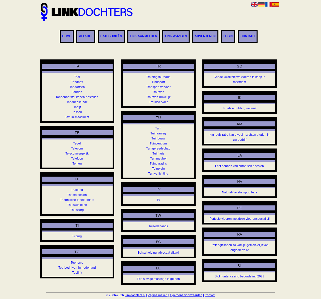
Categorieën (111, 36)
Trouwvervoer (158, 102)
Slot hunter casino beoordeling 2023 (239, 276)
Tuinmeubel (158, 158)
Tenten (77, 163)
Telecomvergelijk (77, 153)
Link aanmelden (143, 36)
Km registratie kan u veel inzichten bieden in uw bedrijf (239, 137)
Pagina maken (158, 295)
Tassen (77, 112)
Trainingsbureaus (158, 77)
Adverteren (205, 36)
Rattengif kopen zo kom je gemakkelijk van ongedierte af (239, 247)
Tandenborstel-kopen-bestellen (77, 97)
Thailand (77, 190)
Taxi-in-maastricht (77, 117)
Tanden (77, 92)
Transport (158, 82)
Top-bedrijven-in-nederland (77, 267)
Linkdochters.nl (135, 295)
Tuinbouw (158, 138)
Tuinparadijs (158, 163)
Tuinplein (158, 168)
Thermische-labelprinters (77, 200)
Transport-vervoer (158, 87)
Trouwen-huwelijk (158, 97)
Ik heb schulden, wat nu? (240, 108)
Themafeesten (77, 195)
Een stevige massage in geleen (158, 279)
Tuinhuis (158, 153)
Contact (247, 36)
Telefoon (77, 158)
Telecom (77, 148)
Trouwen (158, 92)
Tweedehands (158, 226)
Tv (158, 200)
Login (228, 36)
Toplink (77, 272)
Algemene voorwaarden (186, 295)
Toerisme (77, 262)
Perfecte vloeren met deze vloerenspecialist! (239, 218)
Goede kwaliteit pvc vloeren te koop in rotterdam (239, 79)
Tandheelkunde (77, 102)
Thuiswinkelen (77, 205)
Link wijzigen (176, 36)
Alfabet (86, 36)
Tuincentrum (158, 143)
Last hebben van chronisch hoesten (239, 166)
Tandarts (77, 82)
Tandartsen (77, 87)
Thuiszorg (77, 210)
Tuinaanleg (158, 133)
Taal (77, 77)
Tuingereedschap (158, 148)
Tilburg (77, 236)
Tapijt (77, 107)
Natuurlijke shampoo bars (239, 192)
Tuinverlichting (158, 173)
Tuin (158, 128)
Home (66, 36)
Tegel (77, 143)
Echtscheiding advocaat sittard (158, 252)
